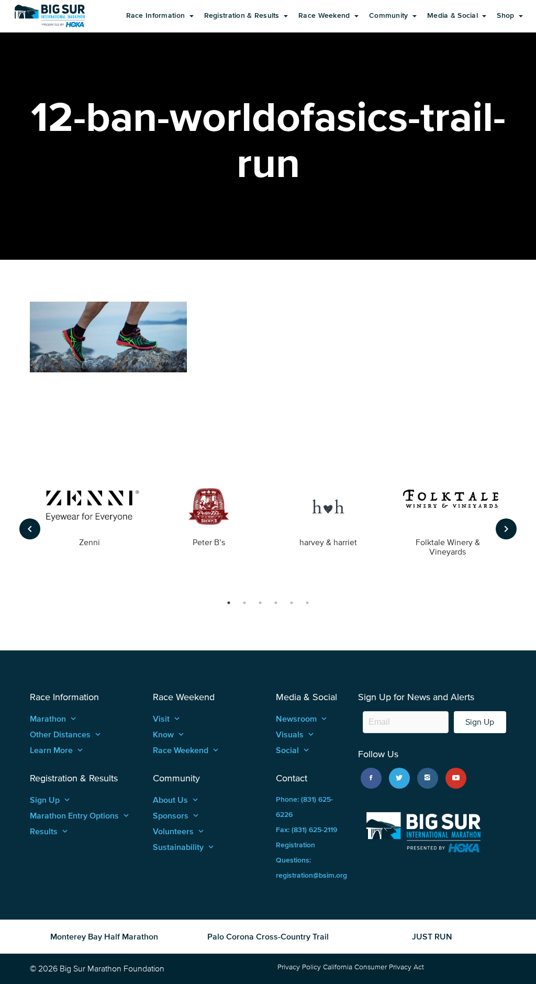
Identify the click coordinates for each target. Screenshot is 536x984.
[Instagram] (427, 778)
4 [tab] (276, 603)
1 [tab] (229, 603)
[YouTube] (455, 778)
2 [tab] (244, 603)
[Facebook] (371, 778)
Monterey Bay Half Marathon (104, 936)
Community (389, 15)
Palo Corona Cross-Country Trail (268, 936)
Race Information (156, 15)
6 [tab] (307, 603)
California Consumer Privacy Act (373, 967)
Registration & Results (243, 15)
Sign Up (479, 721)
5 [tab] (291, 603)
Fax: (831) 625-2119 (306, 830)
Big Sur (50, 15)
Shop (506, 15)
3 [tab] (260, 603)
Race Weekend (325, 15)
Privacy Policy (299, 967)
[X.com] (399, 778)
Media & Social (453, 15)
